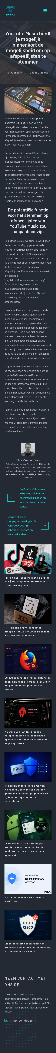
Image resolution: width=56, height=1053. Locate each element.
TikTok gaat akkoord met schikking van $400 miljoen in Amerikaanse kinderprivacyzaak (27, 581)
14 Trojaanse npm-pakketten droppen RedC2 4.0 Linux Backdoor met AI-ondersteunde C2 (26, 631)
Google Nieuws (39, 72)
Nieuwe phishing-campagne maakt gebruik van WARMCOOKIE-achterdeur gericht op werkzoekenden (21, 525)
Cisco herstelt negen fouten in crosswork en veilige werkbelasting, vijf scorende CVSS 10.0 (27, 947)
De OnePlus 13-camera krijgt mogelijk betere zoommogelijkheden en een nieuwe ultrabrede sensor (33, 497)
